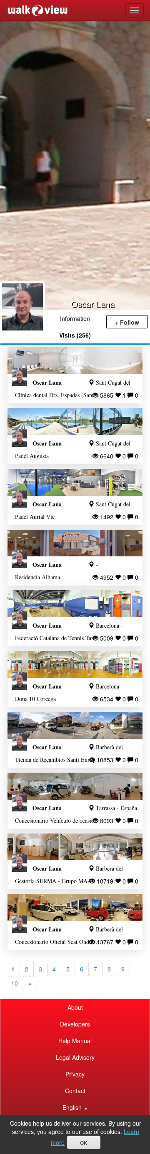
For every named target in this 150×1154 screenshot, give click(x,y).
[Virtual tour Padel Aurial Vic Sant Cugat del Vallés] (75, 482)
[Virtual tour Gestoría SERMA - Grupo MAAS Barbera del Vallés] (75, 847)
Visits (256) (75, 335)
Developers (75, 1024)
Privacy (75, 1074)
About (75, 1007)
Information (75, 318)
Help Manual (75, 1040)
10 (14, 983)
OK (84, 1143)
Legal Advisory (75, 1057)
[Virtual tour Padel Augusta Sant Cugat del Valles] (75, 421)
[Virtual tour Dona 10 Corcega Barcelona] (75, 664)
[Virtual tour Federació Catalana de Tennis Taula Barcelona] (75, 603)
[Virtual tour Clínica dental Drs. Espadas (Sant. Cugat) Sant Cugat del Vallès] (75, 360)
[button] (75, 1107)
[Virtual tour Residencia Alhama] (75, 543)
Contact (75, 1090)
